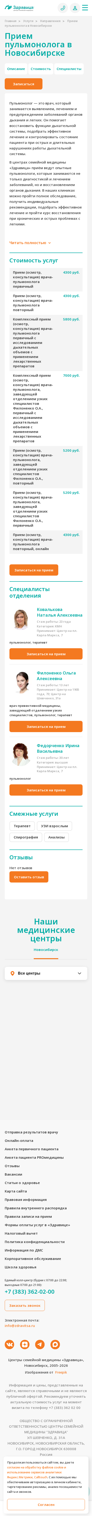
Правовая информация (26, 1199)
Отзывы (12, 1165)
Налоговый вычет (21, 1233)
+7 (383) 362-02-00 (29, 1291)
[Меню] (84, 7)
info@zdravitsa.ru (20, 1325)
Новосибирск (46, 949)
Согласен (46, 1504)
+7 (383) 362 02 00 (64, 1407)
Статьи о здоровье (22, 1182)
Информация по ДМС (24, 1250)
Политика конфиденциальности (35, 1241)
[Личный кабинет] (75, 8)
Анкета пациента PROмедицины (34, 1157)
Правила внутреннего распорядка (36, 1208)
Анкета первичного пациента (32, 1149)
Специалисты (69, 68)
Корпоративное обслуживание (33, 1258)
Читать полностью (28, 242)
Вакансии (13, 1174)
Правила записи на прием (28, 1216)
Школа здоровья (20, 1267)
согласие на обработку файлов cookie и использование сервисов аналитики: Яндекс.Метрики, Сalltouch (36, 1472)
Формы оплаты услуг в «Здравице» (37, 1224)
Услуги (28, 21)
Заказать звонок (25, 1305)
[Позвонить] (63, 8)
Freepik (61, 1372)
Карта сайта (16, 1191)
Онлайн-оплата (19, 1140)
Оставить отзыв (29, 877)
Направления (50, 21)
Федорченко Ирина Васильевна (58, 748)
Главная (11, 21)
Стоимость (41, 68)
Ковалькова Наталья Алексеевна (60, 612)
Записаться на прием (33, 570)
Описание (16, 68)
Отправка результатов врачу (31, 1132)
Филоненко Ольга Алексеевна (56, 675)
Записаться (23, 84)
